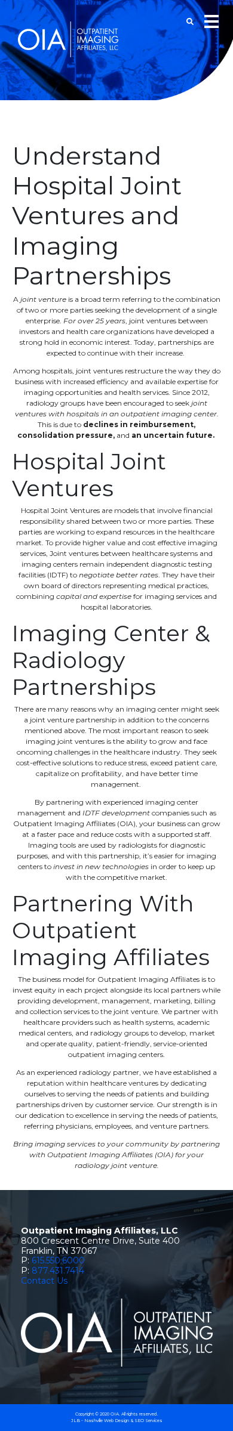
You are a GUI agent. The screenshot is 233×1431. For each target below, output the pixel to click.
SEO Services (148, 1420)
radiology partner (109, 1072)
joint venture (43, 299)
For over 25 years (94, 320)
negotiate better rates (118, 574)
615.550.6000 (58, 1260)
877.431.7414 (58, 1270)
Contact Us (44, 1280)
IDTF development (116, 812)
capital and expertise (93, 596)
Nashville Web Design (106, 1420)
